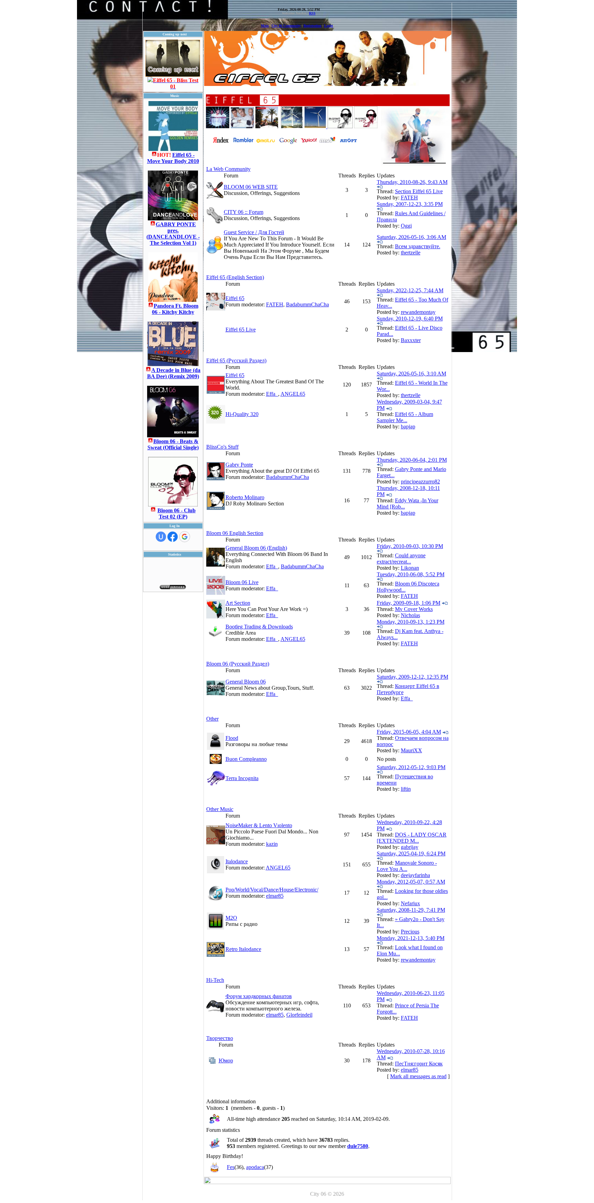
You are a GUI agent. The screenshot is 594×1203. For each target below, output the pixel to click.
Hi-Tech (215, 980)
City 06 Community (286, 26)
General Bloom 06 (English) (256, 548)
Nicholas (410, 615)
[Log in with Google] (184, 536)
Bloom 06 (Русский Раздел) (237, 664)
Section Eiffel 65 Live (419, 191)
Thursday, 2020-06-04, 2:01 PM (412, 460)
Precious (410, 931)
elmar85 (275, 896)
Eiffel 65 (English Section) (235, 277)
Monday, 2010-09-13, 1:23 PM (410, 622)
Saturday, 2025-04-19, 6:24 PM (411, 853)
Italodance (237, 861)
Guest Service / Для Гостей (254, 232)
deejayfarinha (415, 875)
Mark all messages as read (418, 1076)
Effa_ (272, 394)
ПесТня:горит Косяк (419, 1064)
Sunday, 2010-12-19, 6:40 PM (410, 318)
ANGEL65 (292, 394)
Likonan (410, 568)
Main (265, 26)
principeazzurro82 (420, 481)
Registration (312, 26)
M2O (231, 918)
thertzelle (410, 252)
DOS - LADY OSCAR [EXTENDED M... (412, 838)
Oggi (406, 226)
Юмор (226, 1060)
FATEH (409, 197)
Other (212, 719)
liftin (406, 789)
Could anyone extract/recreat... (401, 559)
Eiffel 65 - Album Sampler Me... (405, 417)
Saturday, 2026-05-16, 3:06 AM (411, 237)
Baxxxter (411, 340)
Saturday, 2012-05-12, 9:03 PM (411, 767)
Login (328, 26)
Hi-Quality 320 (242, 414)
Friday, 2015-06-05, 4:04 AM (409, 732)
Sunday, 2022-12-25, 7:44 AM (410, 290)
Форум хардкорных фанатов (259, 996)
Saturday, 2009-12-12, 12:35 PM (412, 677)
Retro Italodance (243, 949)
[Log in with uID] (161, 537)
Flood (232, 738)
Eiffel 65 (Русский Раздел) (236, 360)
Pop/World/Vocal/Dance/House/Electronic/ (272, 890)
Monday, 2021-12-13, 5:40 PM (410, 938)
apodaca (255, 1167)
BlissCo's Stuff (222, 447)
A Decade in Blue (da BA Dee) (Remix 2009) (174, 373)
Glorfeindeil (299, 1015)
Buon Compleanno (246, 759)
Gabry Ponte (239, 465)
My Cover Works (414, 609)
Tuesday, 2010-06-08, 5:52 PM (410, 574)
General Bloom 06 (246, 682)
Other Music (219, 809)
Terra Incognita (242, 778)
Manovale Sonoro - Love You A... (407, 866)
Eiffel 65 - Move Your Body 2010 (173, 158)
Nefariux (410, 903)
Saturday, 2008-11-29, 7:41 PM (411, 910)
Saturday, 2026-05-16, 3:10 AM (411, 373)
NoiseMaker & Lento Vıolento (259, 825)
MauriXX (411, 750)
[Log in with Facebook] (172, 537)
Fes (230, 1167)
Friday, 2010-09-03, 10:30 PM (410, 546)
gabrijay (409, 847)
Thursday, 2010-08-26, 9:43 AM (412, 182)
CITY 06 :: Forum (243, 212)
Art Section (238, 603)
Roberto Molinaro (245, 497)
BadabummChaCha (307, 304)
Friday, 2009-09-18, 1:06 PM (408, 603)
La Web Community (228, 169)
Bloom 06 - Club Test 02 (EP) (176, 513)
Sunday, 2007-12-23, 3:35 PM (410, 204)
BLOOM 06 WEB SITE (251, 187)
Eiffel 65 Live (241, 329)
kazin (272, 844)
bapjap (408, 426)
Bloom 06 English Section (234, 533)
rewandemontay (418, 312)
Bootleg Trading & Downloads (259, 627)
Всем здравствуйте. (417, 246)
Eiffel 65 (235, 298)
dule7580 (357, 1146)
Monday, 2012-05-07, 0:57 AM (411, 882)
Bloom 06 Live (242, 582)
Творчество (219, 1038)
